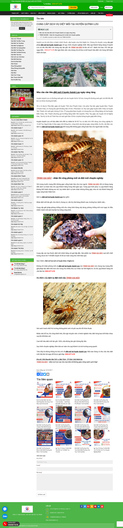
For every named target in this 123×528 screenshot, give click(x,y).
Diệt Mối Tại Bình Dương (18, 52)
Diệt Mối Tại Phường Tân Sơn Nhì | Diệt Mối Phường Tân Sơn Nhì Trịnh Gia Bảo (82, 426)
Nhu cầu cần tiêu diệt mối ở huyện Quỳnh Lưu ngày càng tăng (57, 32)
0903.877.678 (57, 4)
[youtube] (102, 506)
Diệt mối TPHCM (16, 39)
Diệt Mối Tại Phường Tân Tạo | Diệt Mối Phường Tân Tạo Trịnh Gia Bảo (82, 450)
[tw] (85, 506)
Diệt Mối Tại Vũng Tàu (17, 50)
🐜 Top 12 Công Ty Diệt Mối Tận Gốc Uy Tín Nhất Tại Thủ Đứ (63, 450)
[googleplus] (88, 506)
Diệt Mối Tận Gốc (16, 54)
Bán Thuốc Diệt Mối (17, 77)
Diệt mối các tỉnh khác (17, 57)
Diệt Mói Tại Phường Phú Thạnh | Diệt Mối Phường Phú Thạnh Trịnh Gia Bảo (44, 426)
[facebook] (81, 506)
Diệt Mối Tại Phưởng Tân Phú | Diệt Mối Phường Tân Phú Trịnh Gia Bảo (101, 401)
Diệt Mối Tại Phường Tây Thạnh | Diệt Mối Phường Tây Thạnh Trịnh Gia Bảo (101, 426)
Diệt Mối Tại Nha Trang (18, 41)
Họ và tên (40, 458)
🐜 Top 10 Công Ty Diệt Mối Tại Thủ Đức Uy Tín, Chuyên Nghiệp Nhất (102, 450)
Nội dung (39, 472)
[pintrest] (95, 506)
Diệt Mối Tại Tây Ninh (17, 43)
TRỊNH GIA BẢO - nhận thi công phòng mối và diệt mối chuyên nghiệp (59, 35)
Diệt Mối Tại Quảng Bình (18, 48)
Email (38, 465)
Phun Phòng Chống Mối (18, 68)
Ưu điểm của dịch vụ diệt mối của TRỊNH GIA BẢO (57, 37)
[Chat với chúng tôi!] (5, 509)
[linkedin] (98, 506)
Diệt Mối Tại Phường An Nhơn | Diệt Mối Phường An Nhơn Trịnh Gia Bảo (44, 450)
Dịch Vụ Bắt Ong (16, 79)
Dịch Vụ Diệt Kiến (16, 61)
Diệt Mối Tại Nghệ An (17, 45)
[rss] (91, 506)
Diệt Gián (14, 70)
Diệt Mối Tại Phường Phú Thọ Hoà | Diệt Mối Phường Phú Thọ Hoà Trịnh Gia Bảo (63, 426)
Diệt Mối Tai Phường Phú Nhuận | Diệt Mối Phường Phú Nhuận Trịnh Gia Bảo (82, 401)
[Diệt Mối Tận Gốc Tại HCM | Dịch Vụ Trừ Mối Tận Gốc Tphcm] (15, 7)
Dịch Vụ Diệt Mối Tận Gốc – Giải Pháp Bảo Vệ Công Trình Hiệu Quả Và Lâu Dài (45, 401)
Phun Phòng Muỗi (16, 66)
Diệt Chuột (14, 64)
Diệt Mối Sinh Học (16, 59)
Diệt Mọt (13, 73)
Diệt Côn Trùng (15, 75)
